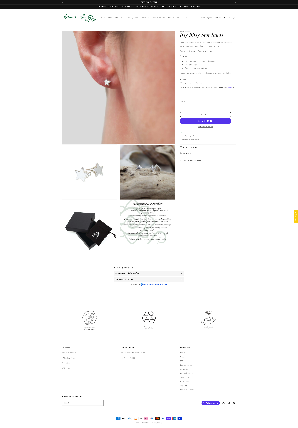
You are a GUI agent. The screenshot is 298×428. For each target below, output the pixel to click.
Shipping (183, 83)
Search (182, 353)
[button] (116, 17)
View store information (190, 139)
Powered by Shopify (156, 423)
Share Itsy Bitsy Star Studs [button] (192, 160)
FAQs (182, 361)
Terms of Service (186, 377)
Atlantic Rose (145, 423)
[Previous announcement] (62, 2)
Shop (182, 357)
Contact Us (184, 369)
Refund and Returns (187, 389)
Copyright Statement (187, 373)
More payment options (205, 127)
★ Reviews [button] (296, 216)
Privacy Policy (185, 381)
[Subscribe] (100, 403)
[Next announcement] (235, 2)
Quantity (182, 101)
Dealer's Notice (186, 365)
